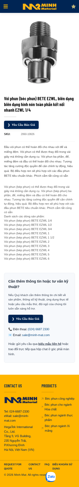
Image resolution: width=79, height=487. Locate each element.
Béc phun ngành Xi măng (57, 428)
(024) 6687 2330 (38, 329)
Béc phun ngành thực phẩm (59, 418)
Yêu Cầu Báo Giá (21, 124)
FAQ (47, 464)
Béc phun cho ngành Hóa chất (58, 407)
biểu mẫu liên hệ (49, 344)
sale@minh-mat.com (36, 335)
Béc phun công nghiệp (59, 398)
